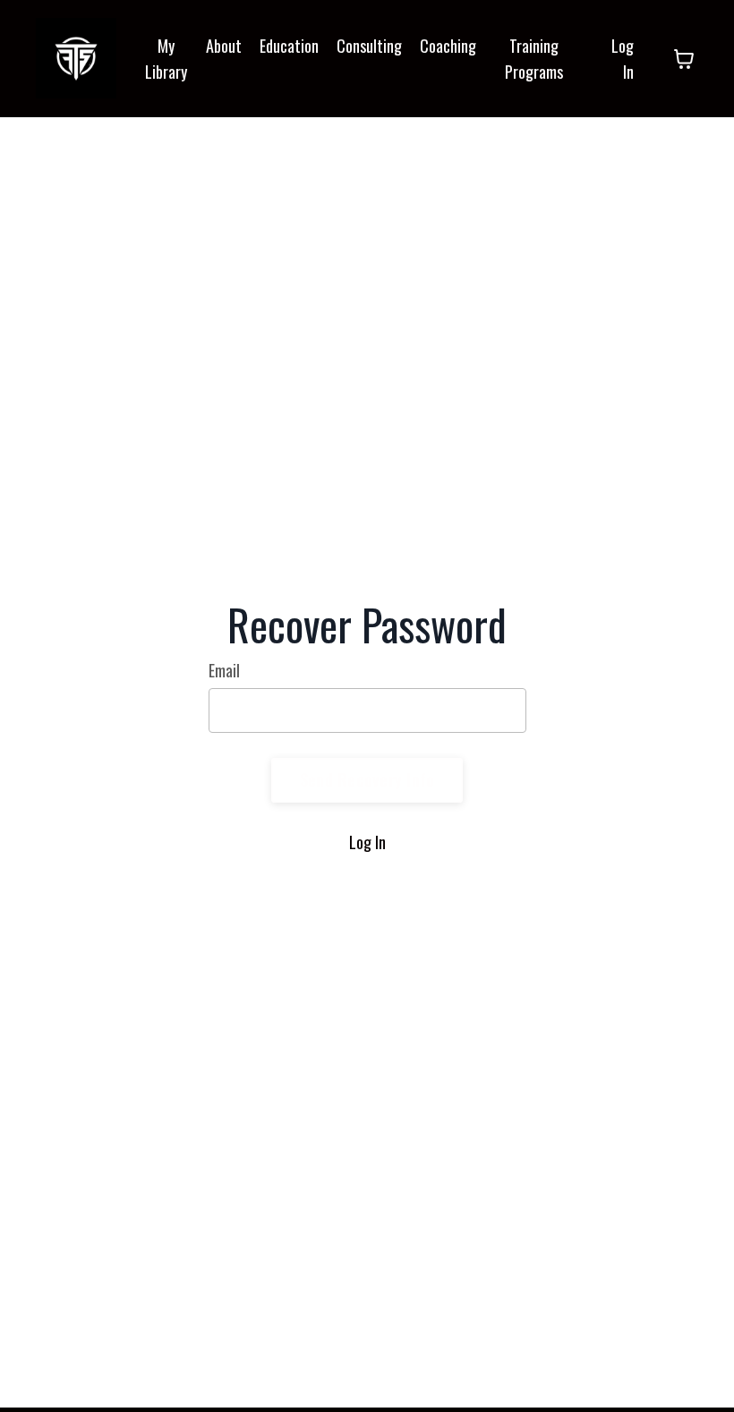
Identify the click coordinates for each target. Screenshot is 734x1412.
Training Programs (534, 58)
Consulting (369, 45)
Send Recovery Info (367, 779)
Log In (367, 842)
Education (289, 45)
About (224, 45)
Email (224, 670)
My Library (166, 58)
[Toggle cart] (684, 59)
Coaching (448, 45)
